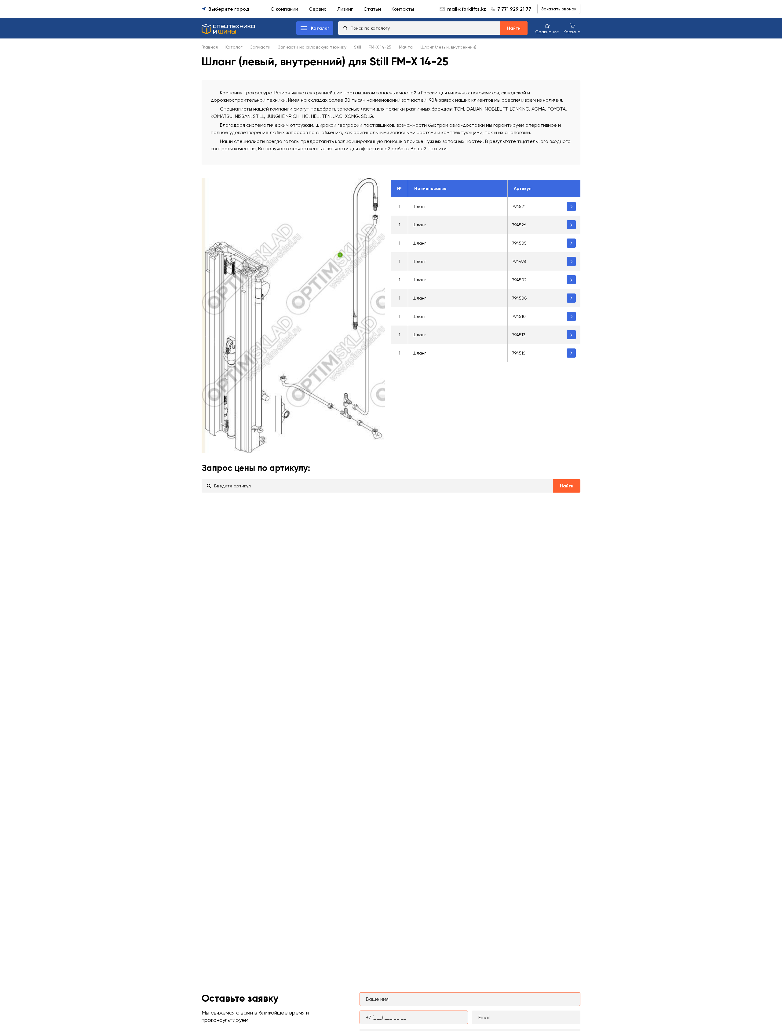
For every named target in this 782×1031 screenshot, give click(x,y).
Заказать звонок (558, 8)
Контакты (403, 9)
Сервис (318, 9)
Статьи (372, 9)
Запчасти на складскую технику (312, 47)
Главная (210, 47)
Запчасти (260, 47)
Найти (514, 28)
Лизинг (345, 9)
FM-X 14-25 (380, 47)
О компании (284, 9)
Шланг (419, 206)
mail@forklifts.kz (466, 9)
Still (357, 47)
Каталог (234, 47)
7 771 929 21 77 (514, 9)
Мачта (406, 47)
